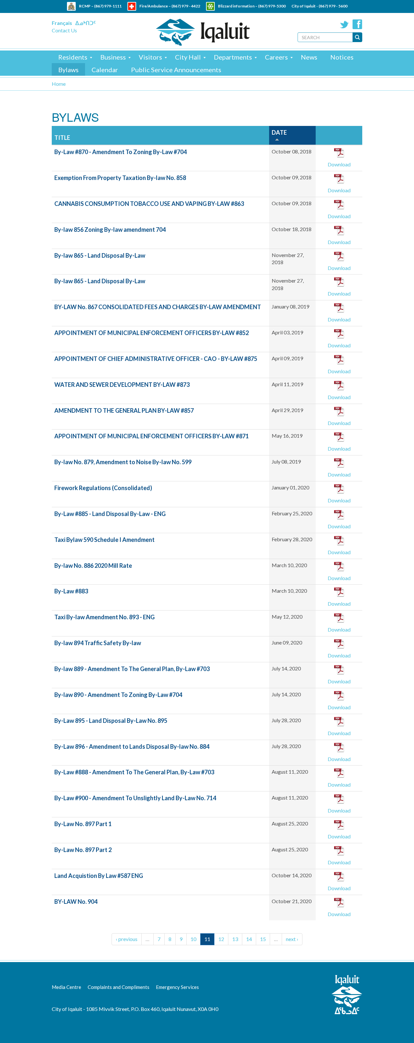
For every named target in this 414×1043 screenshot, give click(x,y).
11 (207, 939)
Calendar (105, 69)
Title (62, 137)
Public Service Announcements (176, 69)
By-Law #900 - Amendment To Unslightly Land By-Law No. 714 (135, 798)
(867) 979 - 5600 (333, 6)
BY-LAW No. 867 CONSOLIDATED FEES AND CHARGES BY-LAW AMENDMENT (157, 306)
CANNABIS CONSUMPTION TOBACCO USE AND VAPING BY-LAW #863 (149, 203)
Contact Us (64, 30)
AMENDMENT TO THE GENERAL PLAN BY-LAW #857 (124, 410)
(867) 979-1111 (108, 6)
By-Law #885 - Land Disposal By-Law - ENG (110, 513)
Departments (233, 57)
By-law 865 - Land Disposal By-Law (99, 255)
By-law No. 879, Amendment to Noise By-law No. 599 (122, 461)
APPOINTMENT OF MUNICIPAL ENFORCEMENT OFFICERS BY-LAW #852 (151, 332)
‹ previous (126, 939)
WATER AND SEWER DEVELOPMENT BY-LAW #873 (122, 384)
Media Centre (66, 987)
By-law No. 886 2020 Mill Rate (93, 565)
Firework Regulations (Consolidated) (103, 487)
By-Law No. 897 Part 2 (83, 849)
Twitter (344, 24)
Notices (342, 57)
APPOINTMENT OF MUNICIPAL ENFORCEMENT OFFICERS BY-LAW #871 (151, 436)
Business (113, 57)
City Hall (188, 57)
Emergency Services (177, 987)
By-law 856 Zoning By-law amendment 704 (110, 229)
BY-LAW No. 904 (75, 901)
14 (249, 939)
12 (221, 939)
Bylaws (68, 69)
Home (59, 84)
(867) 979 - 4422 (185, 6)
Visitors (150, 57)
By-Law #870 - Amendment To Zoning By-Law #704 (120, 151)
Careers (276, 57)
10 (193, 939)
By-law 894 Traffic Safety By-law (97, 642)
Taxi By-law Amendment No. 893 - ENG (104, 617)
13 (235, 939)
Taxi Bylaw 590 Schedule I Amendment (104, 539)
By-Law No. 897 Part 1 (83, 823)
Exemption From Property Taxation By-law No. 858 (120, 177)
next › (292, 939)
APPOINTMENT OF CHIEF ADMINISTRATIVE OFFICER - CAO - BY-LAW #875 (155, 358)
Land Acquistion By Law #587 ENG (98, 875)
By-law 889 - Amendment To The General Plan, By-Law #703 (132, 668)
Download (339, 164)
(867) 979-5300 (272, 6)
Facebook (357, 24)
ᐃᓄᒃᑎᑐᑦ (85, 23)
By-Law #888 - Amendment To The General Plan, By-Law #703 (134, 772)
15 (263, 939)
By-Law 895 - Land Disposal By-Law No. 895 (110, 720)
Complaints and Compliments (118, 987)
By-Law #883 (71, 591)
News (309, 57)
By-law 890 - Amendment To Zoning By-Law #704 (118, 694)
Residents (72, 57)
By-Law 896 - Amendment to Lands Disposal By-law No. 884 (131, 746)
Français (62, 23)
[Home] (203, 32)
